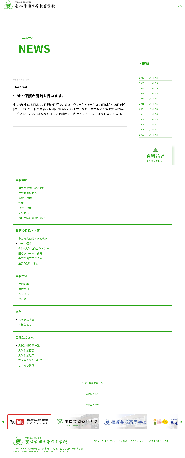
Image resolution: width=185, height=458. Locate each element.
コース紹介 (25, 243)
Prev (3, 421)
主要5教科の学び (28, 263)
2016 (141, 129)
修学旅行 (23, 294)
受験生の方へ (25, 337)
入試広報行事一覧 (29, 345)
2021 (141, 103)
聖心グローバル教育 (30, 253)
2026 (141, 77)
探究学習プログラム (30, 258)
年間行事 (23, 284)
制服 (21, 202)
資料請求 (155, 157)
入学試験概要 (26, 350)
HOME (96, 440)
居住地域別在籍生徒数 (31, 218)
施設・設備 (25, 198)
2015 (141, 134)
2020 (141, 108)
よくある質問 (26, 365)
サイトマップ (109, 440)
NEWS (144, 63)
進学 (19, 311)
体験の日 (23, 289)
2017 (141, 124)
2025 (141, 83)
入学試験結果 (26, 355)
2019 (141, 114)
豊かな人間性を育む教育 (33, 238)
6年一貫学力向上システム (33, 248)
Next (181, 421)
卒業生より (25, 324)
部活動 (22, 299)
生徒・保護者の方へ (92, 382)
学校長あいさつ (27, 193)
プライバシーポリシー (160, 440)
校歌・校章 (25, 208)
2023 (141, 93)
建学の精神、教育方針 (31, 188)
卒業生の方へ (92, 404)
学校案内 (22, 180)
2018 (141, 119)
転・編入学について (30, 360)
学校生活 (22, 276)
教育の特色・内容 (28, 230)
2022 (141, 98)
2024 (141, 88)
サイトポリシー (138, 440)
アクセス (23, 212)
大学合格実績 (26, 319)
